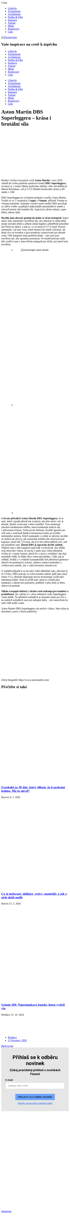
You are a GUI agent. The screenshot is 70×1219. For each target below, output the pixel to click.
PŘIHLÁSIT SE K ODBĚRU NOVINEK (35, 1096)
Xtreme (11, 23)
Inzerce (5, 1194)
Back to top (7, 1046)
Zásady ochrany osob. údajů (15, 1189)
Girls (10, 31)
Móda (11, 26)
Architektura (14, 14)
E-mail (9, 1079)
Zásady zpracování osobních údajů (35, 1103)
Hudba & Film (15, 17)
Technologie (14, 11)
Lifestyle (12, 8)
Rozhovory (13, 28)
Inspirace (12, 20)
